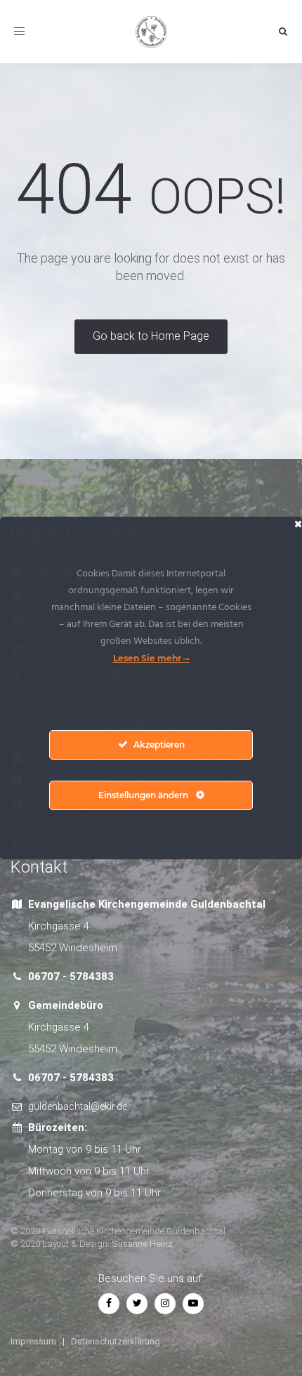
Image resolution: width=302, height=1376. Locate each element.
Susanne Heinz (142, 1243)
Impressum (33, 1341)
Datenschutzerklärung (115, 1341)
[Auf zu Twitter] (136, 1303)
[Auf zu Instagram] (165, 1303)
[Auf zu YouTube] (193, 1303)
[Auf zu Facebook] (108, 1303)
